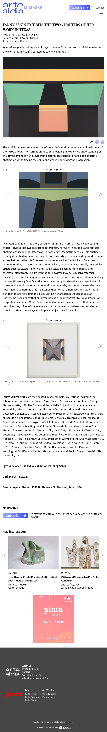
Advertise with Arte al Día (35, 678)
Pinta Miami (31, 700)
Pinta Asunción (49, 697)
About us (26, 666)
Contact (26, 672)
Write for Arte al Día (32, 675)
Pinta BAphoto (32, 697)
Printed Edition (30, 669)
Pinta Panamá (49, 694)
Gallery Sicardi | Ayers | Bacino (20, 38)
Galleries (12, 573)
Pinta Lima (30, 694)
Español (100, 8)
